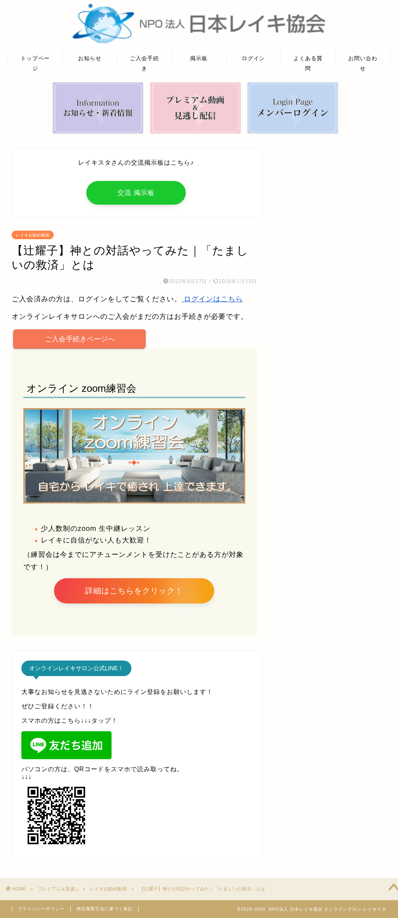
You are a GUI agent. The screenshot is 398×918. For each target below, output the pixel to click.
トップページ (35, 61)
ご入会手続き (144, 61)
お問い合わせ (362, 61)
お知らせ (89, 58)
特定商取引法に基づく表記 (105, 908)
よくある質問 (308, 61)
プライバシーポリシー (41, 908)
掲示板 (199, 58)
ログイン (253, 58)
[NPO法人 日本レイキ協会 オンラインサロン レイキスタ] (199, 42)
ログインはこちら (212, 299)
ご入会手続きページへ (80, 339)
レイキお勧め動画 (33, 235)
